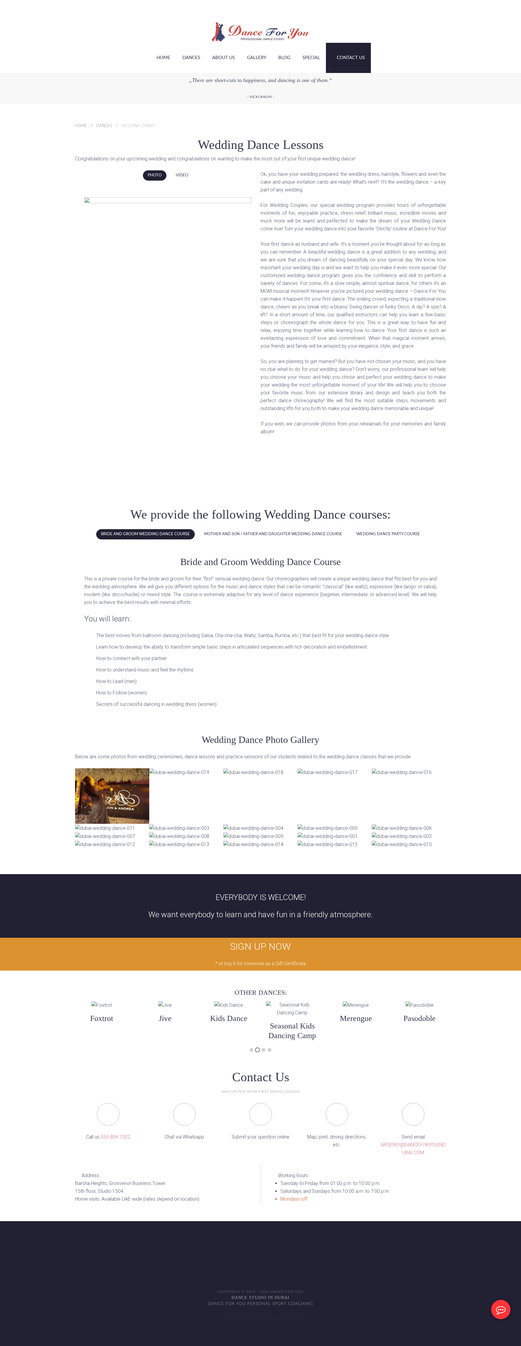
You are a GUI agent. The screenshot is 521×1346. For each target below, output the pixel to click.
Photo (155, 175)
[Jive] (102, 1021)
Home (163, 57)
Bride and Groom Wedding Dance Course (145, 534)
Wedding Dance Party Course (388, 534)
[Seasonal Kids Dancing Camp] (292, 1021)
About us (223, 57)
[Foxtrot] (38, 1021)
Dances (191, 57)
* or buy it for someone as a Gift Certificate (260, 963)
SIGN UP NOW (260, 946)
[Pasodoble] (419, 1021)
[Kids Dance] (220, 1021)
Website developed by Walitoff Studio (260, 1317)
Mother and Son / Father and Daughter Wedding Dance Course (273, 534)
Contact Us (350, 57)
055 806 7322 (115, 1137)
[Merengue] (355, 1021)
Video (182, 175)
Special (311, 57)
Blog (284, 57)
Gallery (256, 57)
